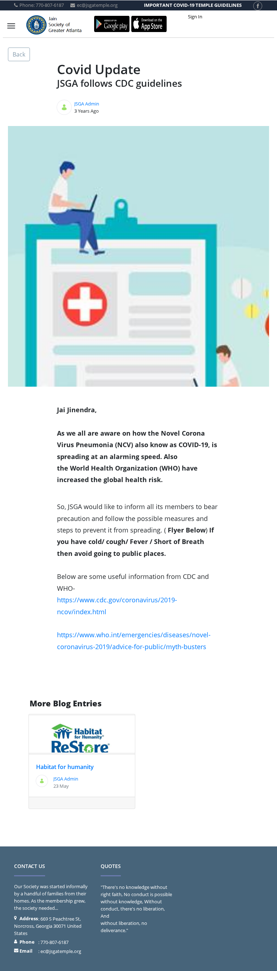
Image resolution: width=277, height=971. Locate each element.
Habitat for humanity (65, 767)
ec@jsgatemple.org (60, 951)
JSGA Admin (86, 103)
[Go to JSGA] (56, 25)
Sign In (195, 16)
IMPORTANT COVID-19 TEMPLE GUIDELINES (193, 5)
